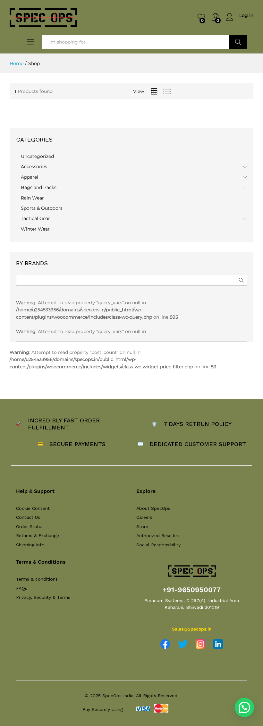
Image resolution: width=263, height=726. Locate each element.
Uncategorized (37, 156)
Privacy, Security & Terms (43, 597)
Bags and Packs (38, 187)
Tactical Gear (35, 218)
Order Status (30, 526)
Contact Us (28, 517)
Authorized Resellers (158, 535)
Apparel (29, 177)
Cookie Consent (33, 508)
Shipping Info (30, 544)
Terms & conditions (37, 579)
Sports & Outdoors (42, 208)
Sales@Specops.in (192, 629)
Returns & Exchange (37, 535)
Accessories (34, 166)
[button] (244, 707)
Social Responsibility (158, 544)
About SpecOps (153, 508)
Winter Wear (35, 229)
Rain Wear (32, 198)
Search (238, 42)
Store (142, 526)
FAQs (21, 588)
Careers (144, 517)
